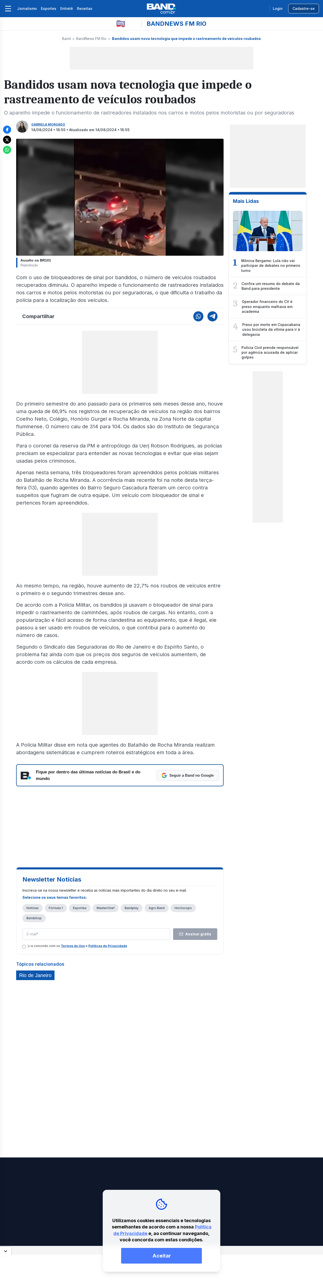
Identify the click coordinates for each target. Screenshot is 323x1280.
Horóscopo (183, 908)
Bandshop (34, 918)
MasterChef (106, 908)
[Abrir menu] (8, 9)
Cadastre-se (303, 8)
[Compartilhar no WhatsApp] (7, 150)
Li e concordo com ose (77, 946)
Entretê (66, 8)
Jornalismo (27, 8)
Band (66, 38)
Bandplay (132, 908)
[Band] (161, 9)
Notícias (32, 908)
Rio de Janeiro (35, 975)
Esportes (48, 8)
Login (278, 8)
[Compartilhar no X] (7, 140)
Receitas (84, 8)
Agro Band (157, 908)
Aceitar (161, 1256)
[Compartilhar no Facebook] (7, 130)
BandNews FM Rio (91, 38)
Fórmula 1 (56, 908)
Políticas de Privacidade (107, 946)
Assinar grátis (198, 934)
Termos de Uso (73, 946)
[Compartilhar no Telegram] (212, 316)
